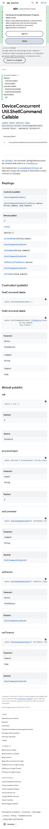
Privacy (13, 816)
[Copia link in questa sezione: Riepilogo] (16, 183)
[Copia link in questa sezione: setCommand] (18, 511)
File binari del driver (9, 737)
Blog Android (6, 757)
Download (5, 726)
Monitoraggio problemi (10, 804)
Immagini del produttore (10, 733)
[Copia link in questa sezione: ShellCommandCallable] (28, 292)
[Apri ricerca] (32, 2)
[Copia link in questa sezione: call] (7, 394)
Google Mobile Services (10, 796)
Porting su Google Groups (11, 772)
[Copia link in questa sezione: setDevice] (15, 572)
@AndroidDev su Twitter (10, 754)
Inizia (24, 41)
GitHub (4, 740)
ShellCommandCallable (14, 197)
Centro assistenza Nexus (10, 789)
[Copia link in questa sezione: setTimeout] (16, 632)
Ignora (24, 34)
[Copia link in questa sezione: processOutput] (20, 451)
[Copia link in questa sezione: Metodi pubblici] (24, 387)
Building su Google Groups (11, 768)
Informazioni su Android (11, 812)
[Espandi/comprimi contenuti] (18, 75)
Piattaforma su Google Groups (13, 765)
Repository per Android (10, 718)
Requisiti (5, 722)
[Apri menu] (3, 3)
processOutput (10, 238)
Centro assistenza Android (11, 782)
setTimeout (9, 274)
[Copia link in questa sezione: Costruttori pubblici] (30, 285)
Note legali (36, 812)
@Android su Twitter (9, 750)
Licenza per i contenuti (25, 699)
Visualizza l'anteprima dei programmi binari (17, 729)
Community (26, 812)
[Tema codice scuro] (45, 299)
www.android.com (8, 793)
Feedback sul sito (25, 816)
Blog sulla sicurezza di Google (12, 761)
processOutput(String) (28, 168)
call (6, 227)
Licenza (6, 816)
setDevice (8, 262)
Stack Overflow (7, 800)
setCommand (9, 250)
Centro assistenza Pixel (10, 785)
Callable (9, 161)
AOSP (4, 70)
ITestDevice (31, 163)
